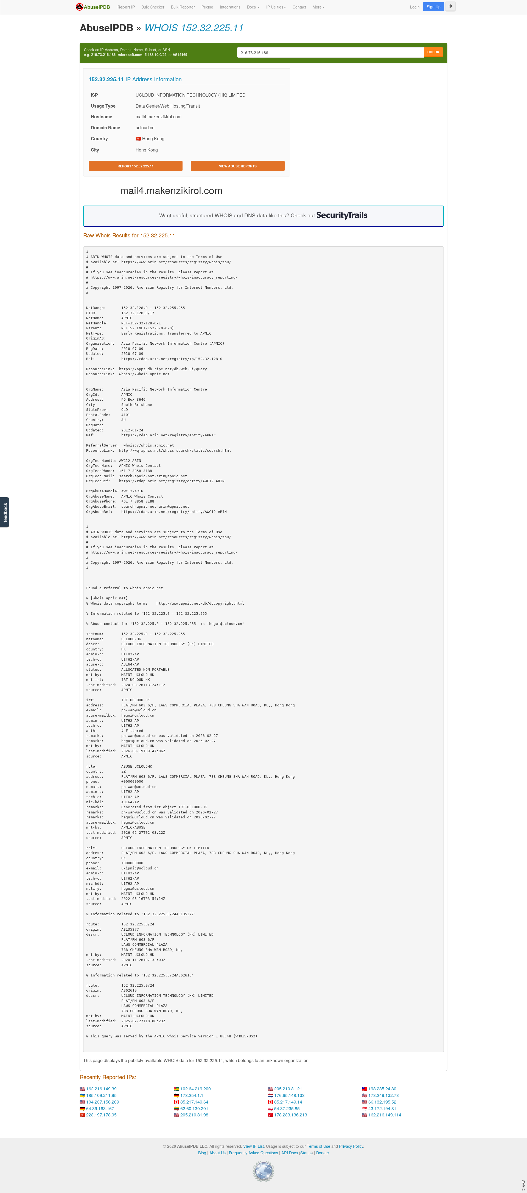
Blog (202, 1152)
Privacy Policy (351, 1146)
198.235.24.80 (382, 1088)
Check (433, 51)
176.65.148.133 (289, 1095)
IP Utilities (274, 7)
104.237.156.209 (102, 1102)
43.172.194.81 (382, 1108)
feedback (5, 513)
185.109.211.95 (101, 1095)
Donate (322, 1152)
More (317, 7)
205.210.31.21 (288, 1088)
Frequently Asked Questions (253, 1152)
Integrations (230, 7)
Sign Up (434, 6)
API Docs (289, 1152)
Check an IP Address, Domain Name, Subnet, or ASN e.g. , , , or (135, 52)
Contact (299, 7)
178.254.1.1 (191, 1095)
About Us (217, 1152)
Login (415, 7)
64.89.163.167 (100, 1108)
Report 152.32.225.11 (135, 166)
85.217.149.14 (288, 1102)
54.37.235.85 (287, 1108)
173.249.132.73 (383, 1095)
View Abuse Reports (238, 166)
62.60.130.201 (194, 1108)
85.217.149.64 (194, 1102)
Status (306, 1152)
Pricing (207, 7)
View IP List (253, 1146)
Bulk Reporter (183, 7)
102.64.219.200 (195, 1088)
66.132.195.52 (382, 1102)
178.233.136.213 (290, 1114)
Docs (252, 7)
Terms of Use (318, 1146)
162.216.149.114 (384, 1114)
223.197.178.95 (101, 1114)
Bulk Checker (152, 7)
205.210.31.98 (194, 1114)
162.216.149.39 (101, 1088)
